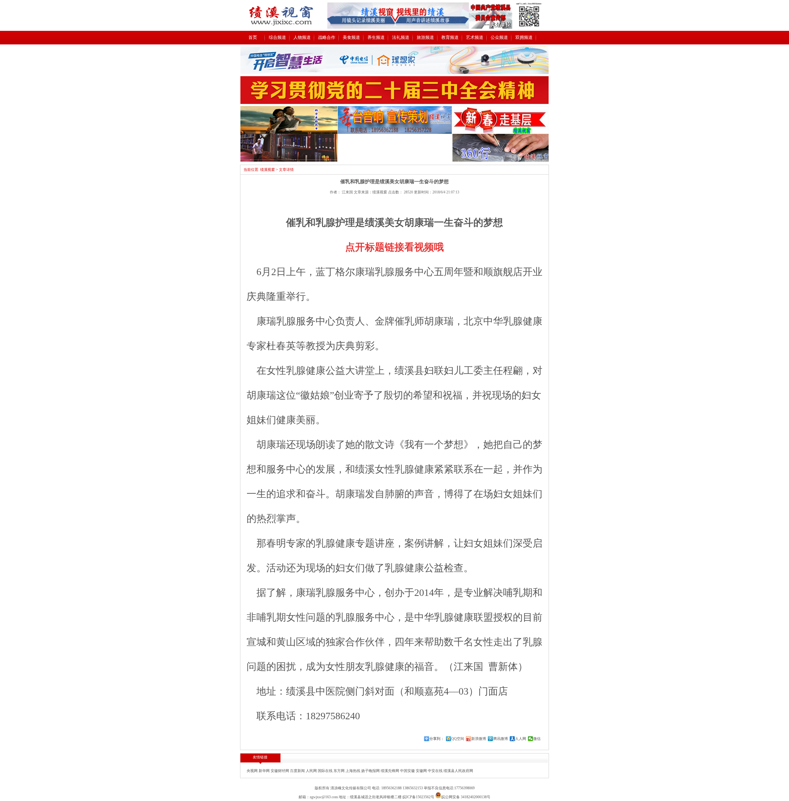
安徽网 (422, 771)
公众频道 (499, 37)
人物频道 (302, 37)
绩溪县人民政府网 (458, 771)
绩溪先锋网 (390, 771)
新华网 (265, 771)
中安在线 (436, 771)
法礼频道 (400, 37)
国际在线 (325, 771)
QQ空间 (457, 739)
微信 (537, 739)
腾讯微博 (500, 739)
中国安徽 (408, 771)
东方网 (339, 771)
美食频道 (351, 37)
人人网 (520, 739)
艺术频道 (474, 37)
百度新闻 (298, 771)
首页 (252, 37)
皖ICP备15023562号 (418, 797)
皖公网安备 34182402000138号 (465, 797)
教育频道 (450, 37)
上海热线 (353, 771)
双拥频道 (524, 37)
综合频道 (277, 37)
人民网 (312, 771)
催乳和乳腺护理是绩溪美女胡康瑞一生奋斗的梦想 (394, 222)
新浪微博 (478, 739)
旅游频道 (425, 37)
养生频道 (376, 37)
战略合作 (326, 37)
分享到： (436, 739)
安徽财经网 (280, 771)
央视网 (253, 771)
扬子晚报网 (371, 771)
